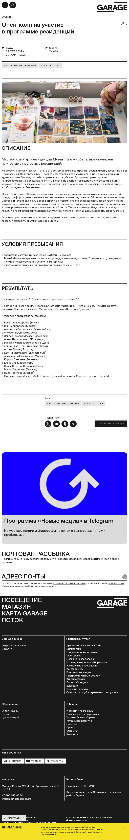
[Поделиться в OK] (64, 424)
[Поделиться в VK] (56, 424)
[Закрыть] (123, 828)
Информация (14, 818)
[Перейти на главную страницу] (112, 7)
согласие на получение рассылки (69, 583)
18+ (58, 65)
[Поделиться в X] (48, 424)
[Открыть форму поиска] (12, 5)
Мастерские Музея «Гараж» (20, 65)
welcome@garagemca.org (16, 798)
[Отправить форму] (124, 576)
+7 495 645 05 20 (12, 795)
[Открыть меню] (5, 5)
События (7, 17)
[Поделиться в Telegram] (73, 424)
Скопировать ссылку (111, 424)
